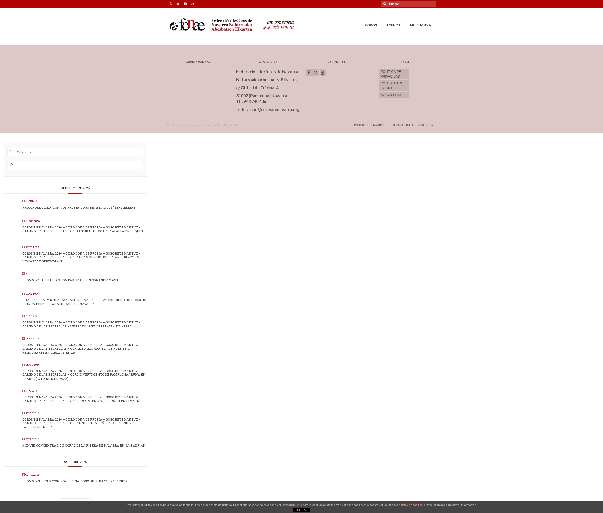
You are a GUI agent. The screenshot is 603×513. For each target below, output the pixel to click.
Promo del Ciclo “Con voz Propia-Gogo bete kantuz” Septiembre (78, 207)
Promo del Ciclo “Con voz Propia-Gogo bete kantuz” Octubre (76, 481)
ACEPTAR (301, 510)
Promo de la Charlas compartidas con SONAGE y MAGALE (72, 280)
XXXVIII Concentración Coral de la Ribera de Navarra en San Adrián (84, 445)
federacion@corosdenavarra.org (268, 109)
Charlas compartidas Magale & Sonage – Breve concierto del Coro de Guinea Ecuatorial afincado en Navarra (84, 302)
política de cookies (411, 505)
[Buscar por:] (408, 4)
